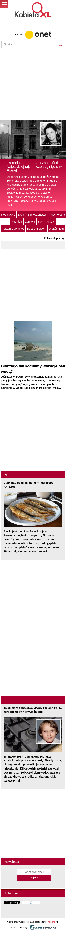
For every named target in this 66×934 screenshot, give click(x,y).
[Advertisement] (33, 84)
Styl (40, 221)
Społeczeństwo (37, 214)
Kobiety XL (8, 214)
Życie (21, 214)
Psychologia (57, 214)
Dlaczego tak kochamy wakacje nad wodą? (33, 369)
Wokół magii (56, 228)
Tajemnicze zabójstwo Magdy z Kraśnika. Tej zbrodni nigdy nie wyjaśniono (33, 709)
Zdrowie (30, 221)
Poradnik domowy (13, 228)
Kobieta (51, 922)
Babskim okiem (36, 228)
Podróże (16, 221)
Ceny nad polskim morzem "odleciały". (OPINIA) (29, 484)
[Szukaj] (60, 44)
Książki (50, 221)
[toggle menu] (4, 4)
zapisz (34, 877)
